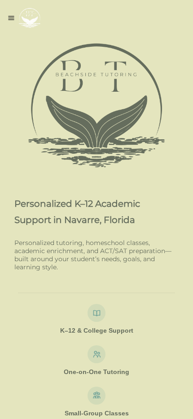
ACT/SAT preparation (132, 251)
